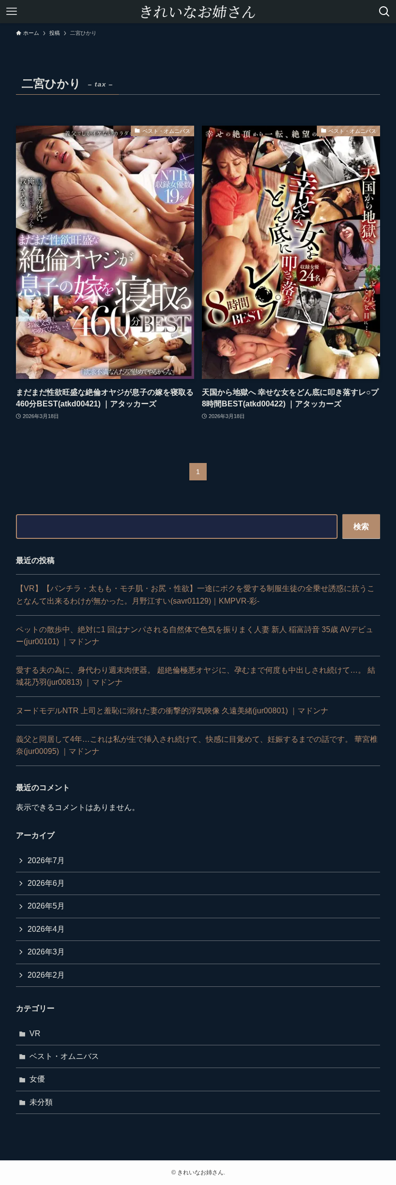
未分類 (41, 1102)
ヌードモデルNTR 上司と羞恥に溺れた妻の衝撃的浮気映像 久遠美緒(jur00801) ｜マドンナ (172, 711)
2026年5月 (46, 906)
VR (35, 1033)
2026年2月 (46, 975)
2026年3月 (46, 952)
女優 (37, 1079)
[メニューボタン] (11, 11)
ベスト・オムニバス (64, 1056)
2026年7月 (46, 860)
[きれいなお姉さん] (198, 11)
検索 (361, 526)
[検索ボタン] (384, 11)
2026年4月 (46, 929)
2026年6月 (46, 883)
